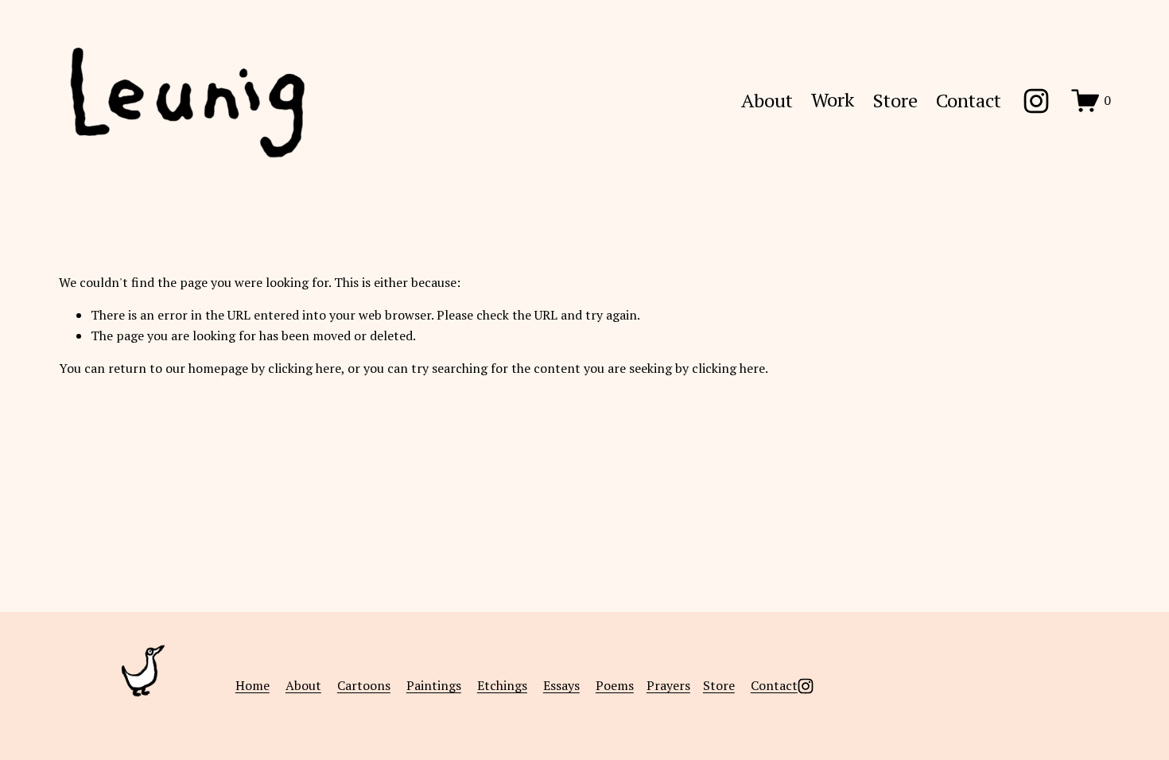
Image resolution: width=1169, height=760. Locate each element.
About (767, 100)
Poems (615, 685)
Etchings (502, 685)
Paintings (433, 685)
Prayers (668, 685)
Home (252, 685)
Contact (968, 100)
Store (895, 100)
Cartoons (363, 685)
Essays (561, 685)
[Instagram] (1036, 101)
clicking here (304, 368)
